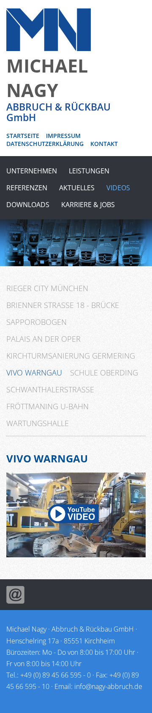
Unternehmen (31, 171)
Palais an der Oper (43, 339)
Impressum (63, 136)
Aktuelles (77, 187)
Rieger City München (47, 288)
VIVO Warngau (34, 372)
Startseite (22, 136)
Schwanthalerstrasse (50, 389)
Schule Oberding (104, 372)
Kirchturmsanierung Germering (70, 356)
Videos (118, 187)
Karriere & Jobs (88, 204)
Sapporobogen (36, 322)
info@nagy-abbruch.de (108, 686)
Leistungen (89, 171)
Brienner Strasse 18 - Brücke (62, 305)
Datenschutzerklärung (45, 144)
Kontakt (104, 144)
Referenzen (26, 187)
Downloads (27, 204)
